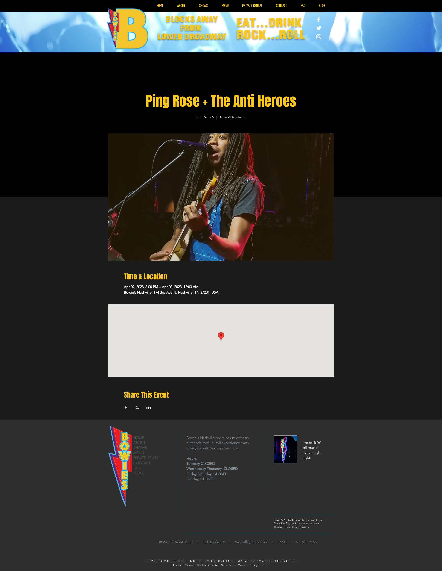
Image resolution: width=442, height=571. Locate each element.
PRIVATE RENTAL (146, 458)
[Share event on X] (137, 407)
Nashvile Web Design (240, 565)
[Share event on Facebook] (126, 407)
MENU (138, 452)
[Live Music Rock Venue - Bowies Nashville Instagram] (318, 36)
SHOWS (140, 447)
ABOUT (139, 442)
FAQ (137, 468)
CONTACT (142, 463)
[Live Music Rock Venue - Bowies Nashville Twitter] (318, 28)
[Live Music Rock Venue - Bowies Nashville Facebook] (318, 19)
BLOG (138, 473)
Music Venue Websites (193, 565)
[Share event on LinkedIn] (148, 407)
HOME (138, 437)
